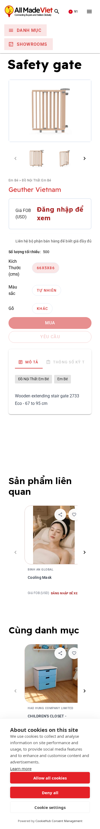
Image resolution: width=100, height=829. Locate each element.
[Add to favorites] (74, 514)
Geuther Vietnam (35, 190)
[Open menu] (89, 11)
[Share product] (60, 514)
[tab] (29, 362)
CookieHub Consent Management (58, 821)
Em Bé (13, 180)
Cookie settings (50, 807)
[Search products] (56, 11)
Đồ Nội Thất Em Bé (36, 180)
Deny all (50, 792)
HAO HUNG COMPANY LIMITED (50, 708)
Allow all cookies (50, 778)
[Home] (33, 11)
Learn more (20, 768)
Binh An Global (40, 569)
